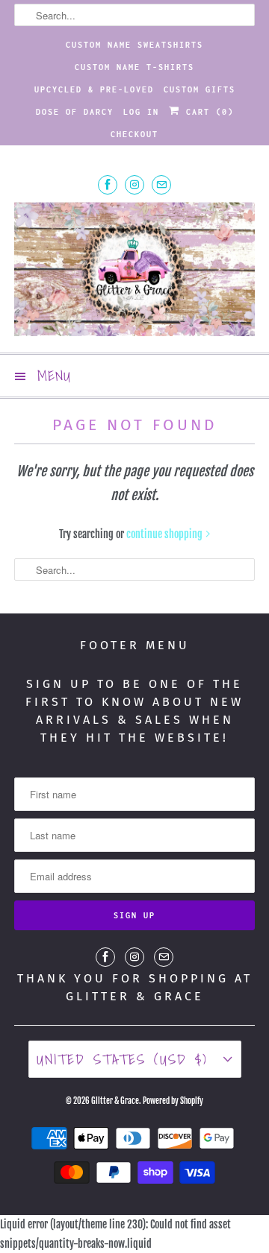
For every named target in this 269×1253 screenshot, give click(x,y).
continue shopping (165, 534)
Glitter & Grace (115, 1101)
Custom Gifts (199, 89)
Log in (141, 111)
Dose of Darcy (75, 111)
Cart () (207, 111)
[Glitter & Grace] (134, 271)
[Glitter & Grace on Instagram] (134, 184)
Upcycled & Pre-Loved (94, 89)
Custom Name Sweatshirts (134, 44)
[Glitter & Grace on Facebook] (107, 184)
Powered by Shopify (173, 1101)
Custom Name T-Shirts (134, 67)
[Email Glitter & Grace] (161, 184)
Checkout (134, 134)
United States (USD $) (126, 1059)
